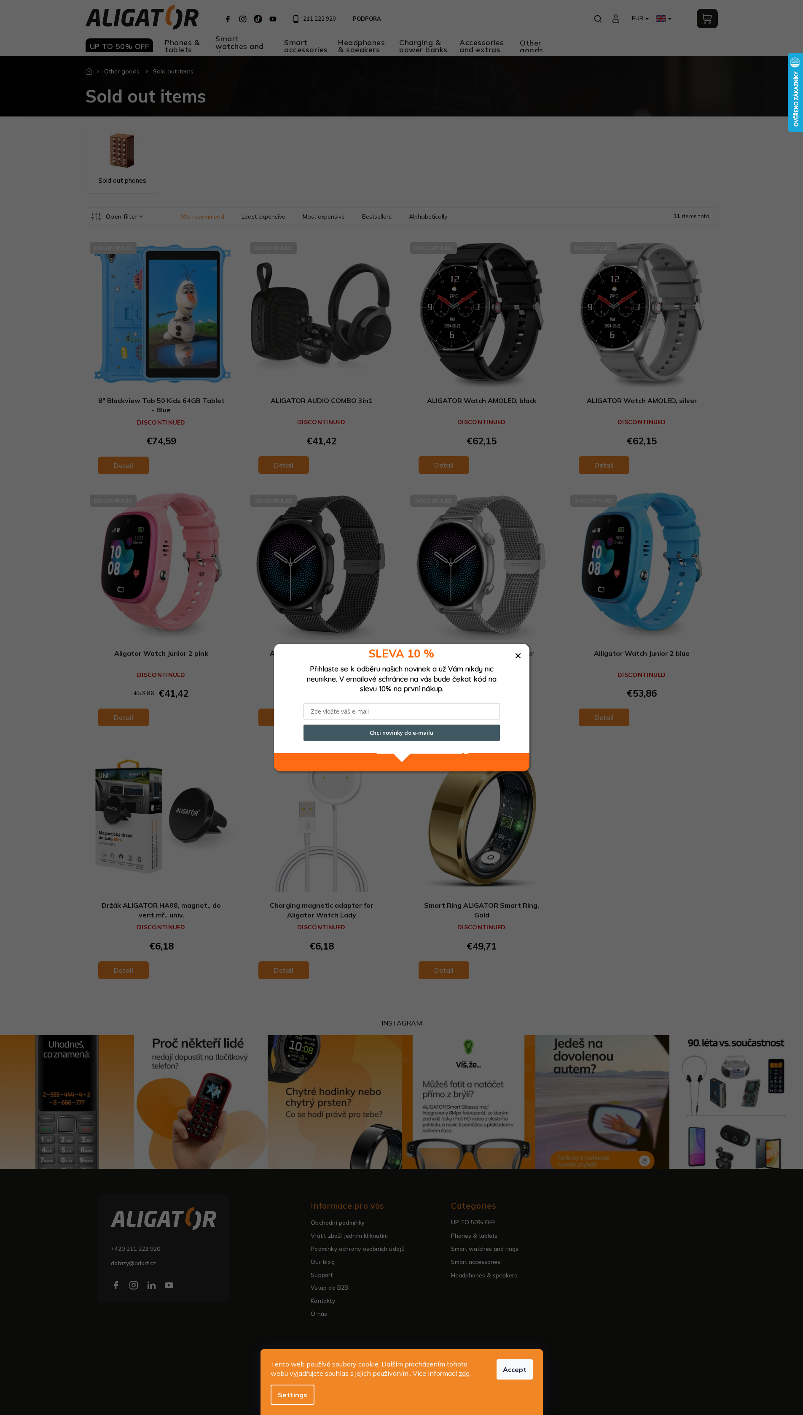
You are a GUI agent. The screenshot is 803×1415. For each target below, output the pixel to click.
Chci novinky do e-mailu (401, 732)
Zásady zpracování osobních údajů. (422, 750)
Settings (292, 1395)
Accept (514, 1369)
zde (464, 1373)
